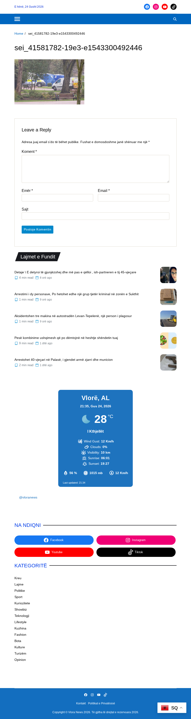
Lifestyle (20, 622)
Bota (17, 641)
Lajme (19, 584)
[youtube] (165, 7)
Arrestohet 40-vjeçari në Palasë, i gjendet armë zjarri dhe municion (63, 359)
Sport (18, 597)
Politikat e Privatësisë (101, 703)
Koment (29, 152)
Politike (19, 590)
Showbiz (20, 609)
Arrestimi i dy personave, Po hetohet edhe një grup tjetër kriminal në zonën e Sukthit (76, 294)
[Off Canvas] (17, 19)
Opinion (20, 660)
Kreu (17, 578)
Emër (27, 191)
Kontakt (81, 703)
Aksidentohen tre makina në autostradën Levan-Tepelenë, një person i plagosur (73, 316)
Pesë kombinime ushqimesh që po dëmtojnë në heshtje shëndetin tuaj (66, 338)
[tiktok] (174, 7)
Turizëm (20, 653)
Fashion (20, 634)
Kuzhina (20, 628)
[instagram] (156, 7)
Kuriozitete (22, 603)
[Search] (175, 19)
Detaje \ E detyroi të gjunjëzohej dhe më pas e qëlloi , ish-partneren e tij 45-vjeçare (75, 272)
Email (104, 191)
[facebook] (147, 7)
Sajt (25, 209)
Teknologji (21, 616)
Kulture (19, 647)
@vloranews (28, 497)
